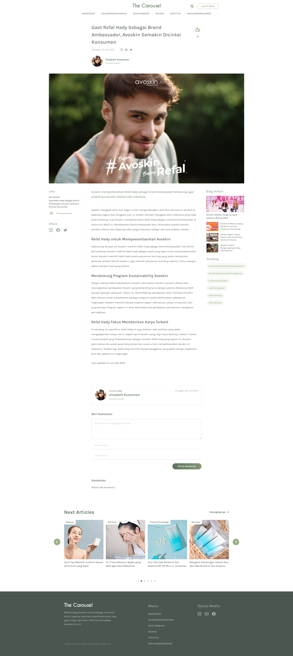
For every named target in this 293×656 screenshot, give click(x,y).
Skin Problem (141, 13)
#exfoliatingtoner (217, 288)
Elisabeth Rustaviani (117, 59)
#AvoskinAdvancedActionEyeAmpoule (226, 266)
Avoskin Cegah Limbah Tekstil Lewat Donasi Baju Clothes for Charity (231, 237)
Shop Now (208, 6)
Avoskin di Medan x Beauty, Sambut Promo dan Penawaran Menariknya (232, 226)
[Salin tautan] (121, 50)
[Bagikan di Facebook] (126, 50)
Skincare (70, 522)
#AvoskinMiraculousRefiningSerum (225, 273)
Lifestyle (175, 13)
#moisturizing (215, 295)
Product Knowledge (117, 522)
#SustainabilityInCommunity (204, 571)
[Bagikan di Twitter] (131, 50)
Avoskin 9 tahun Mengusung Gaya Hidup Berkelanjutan (231, 248)
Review (160, 13)
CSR (193, 522)
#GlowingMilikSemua (114, 13)
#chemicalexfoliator (218, 281)
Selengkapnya (218, 512)
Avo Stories (54, 197)
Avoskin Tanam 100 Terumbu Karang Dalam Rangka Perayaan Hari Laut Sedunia (208, 566)
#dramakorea (215, 303)
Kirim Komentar (187, 466)
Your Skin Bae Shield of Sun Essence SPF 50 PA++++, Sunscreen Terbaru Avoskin (125, 566)
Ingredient (88, 13)
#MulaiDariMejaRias (199, 13)
